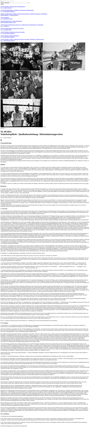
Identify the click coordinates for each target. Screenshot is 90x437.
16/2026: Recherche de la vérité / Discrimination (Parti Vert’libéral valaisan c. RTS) (11, 22)
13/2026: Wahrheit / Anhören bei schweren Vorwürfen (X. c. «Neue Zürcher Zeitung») (13, 33)
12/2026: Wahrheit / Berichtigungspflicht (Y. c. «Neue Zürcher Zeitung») (10, 36)
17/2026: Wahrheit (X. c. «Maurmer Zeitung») (7, 18)
